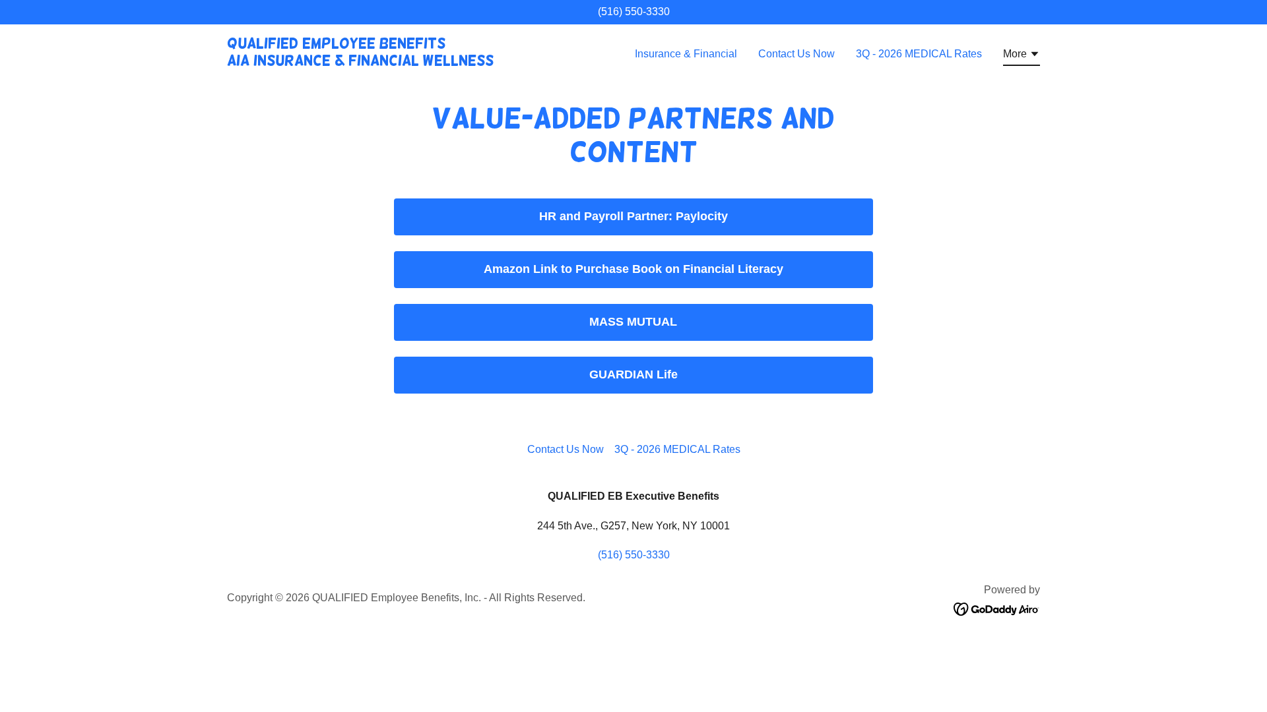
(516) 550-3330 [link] (634, 11)
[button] (1021, 56)
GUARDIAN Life (633, 374)
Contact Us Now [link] (796, 53)
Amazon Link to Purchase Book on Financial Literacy (633, 269)
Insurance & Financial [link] (686, 53)
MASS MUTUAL (633, 321)
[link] (360, 61)
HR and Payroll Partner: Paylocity (633, 216)
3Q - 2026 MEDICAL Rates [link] (919, 53)
